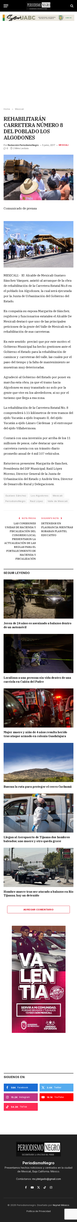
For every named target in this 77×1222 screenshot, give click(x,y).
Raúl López (36, 501)
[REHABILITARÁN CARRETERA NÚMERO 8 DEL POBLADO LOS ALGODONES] (38, 177)
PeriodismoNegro (15, 501)
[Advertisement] (38, 66)
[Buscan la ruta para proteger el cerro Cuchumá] (38, 762)
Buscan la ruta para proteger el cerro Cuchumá (38, 786)
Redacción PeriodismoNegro (23, 145)
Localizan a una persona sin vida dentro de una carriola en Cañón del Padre (37, 679)
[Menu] (6, 6)
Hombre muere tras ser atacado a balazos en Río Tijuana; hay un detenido (38, 893)
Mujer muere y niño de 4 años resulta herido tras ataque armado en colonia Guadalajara (35, 734)
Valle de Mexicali (58, 501)
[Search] (71, 6)
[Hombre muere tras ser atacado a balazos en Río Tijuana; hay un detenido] (38, 867)
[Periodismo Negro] (38, 6)
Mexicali (64, 145)
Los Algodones (39, 495)
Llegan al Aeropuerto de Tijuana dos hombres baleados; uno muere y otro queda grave (37, 839)
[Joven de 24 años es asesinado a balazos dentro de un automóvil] (38, 599)
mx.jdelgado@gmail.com (46, 1178)
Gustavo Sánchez (15, 495)
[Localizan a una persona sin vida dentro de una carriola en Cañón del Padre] (38, 653)
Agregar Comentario (38, 909)
